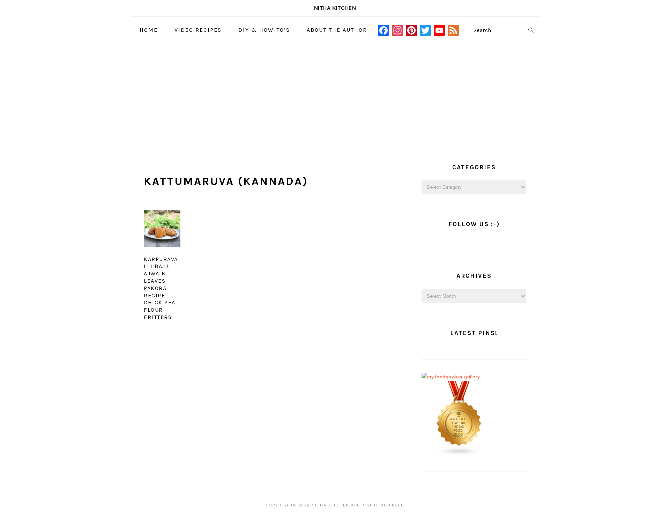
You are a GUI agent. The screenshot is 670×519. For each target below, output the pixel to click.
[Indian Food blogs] (459, 454)
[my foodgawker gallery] (451, 376)
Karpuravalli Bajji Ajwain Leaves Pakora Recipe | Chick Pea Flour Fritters (161, 288)
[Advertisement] (335, 96)
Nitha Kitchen (335, 8)
